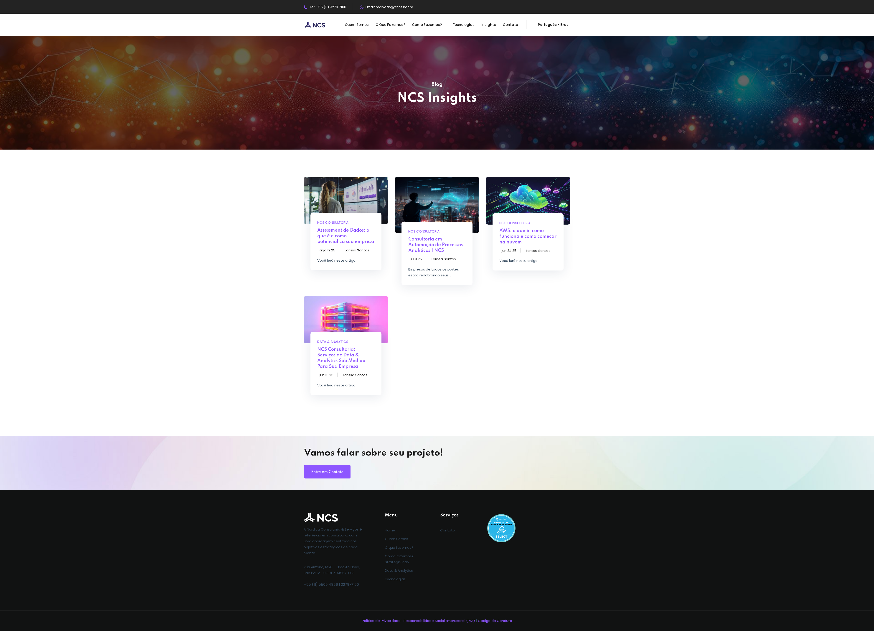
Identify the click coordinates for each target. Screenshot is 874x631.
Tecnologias (464, 24)
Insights (488, 24)
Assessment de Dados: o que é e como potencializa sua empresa (345, 236)
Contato (510, 24)
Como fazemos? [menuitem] (399, 556)
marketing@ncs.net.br (394, 7)
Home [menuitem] (390, 530)
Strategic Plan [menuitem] (397, 562)
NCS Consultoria (332, 222)
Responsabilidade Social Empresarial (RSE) (439, 620)
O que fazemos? (390, 24)
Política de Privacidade (381, 620)
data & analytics (332, 341)
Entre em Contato (327, 472)
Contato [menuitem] (447, 530)
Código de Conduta (495, 620)
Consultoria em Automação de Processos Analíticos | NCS (435, 245)
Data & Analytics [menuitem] (399, 570)
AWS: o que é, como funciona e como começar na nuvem (527, 237)
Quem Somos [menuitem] (396, 538)
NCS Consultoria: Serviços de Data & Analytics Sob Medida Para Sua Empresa (341, 358)
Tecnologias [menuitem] (395, 579)
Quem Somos (357, 24)
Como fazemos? (427, 24)
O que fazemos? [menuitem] (399, 547)
